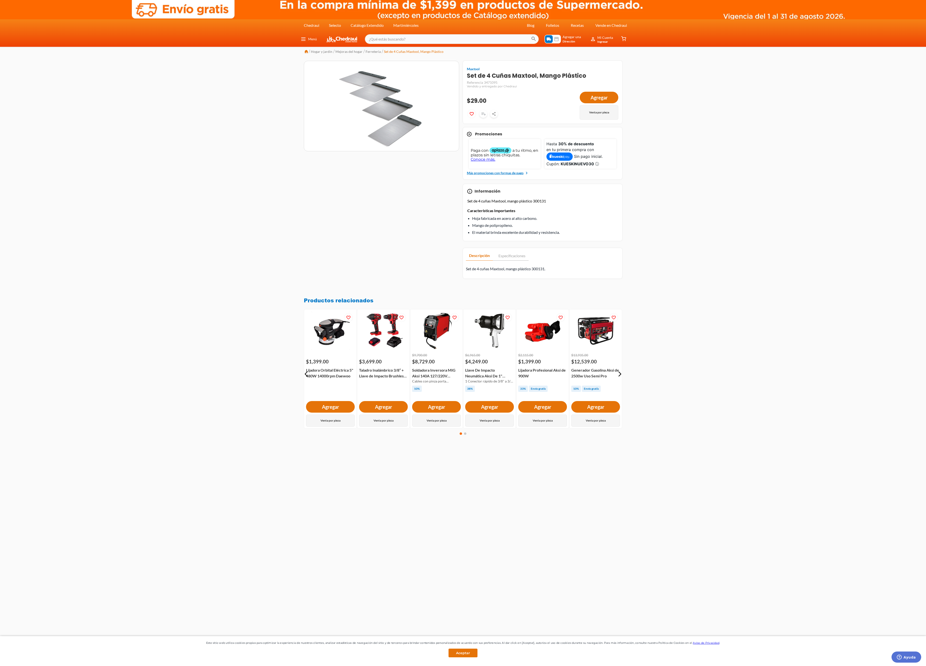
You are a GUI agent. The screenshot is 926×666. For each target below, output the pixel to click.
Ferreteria (373, 51)
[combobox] (452, 39)
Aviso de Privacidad (706, 643)
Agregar (599, 97)
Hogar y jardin (321, 51)
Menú (312, 39)
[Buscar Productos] (534, 39)
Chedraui (311, 25)
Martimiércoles (406, 25)
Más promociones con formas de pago (495, 173)
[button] (306, 374)
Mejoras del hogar (348, 51)
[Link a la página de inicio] (306, 52)
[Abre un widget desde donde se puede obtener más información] (906, 658)
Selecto (335, 25)
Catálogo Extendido (367, 25)
